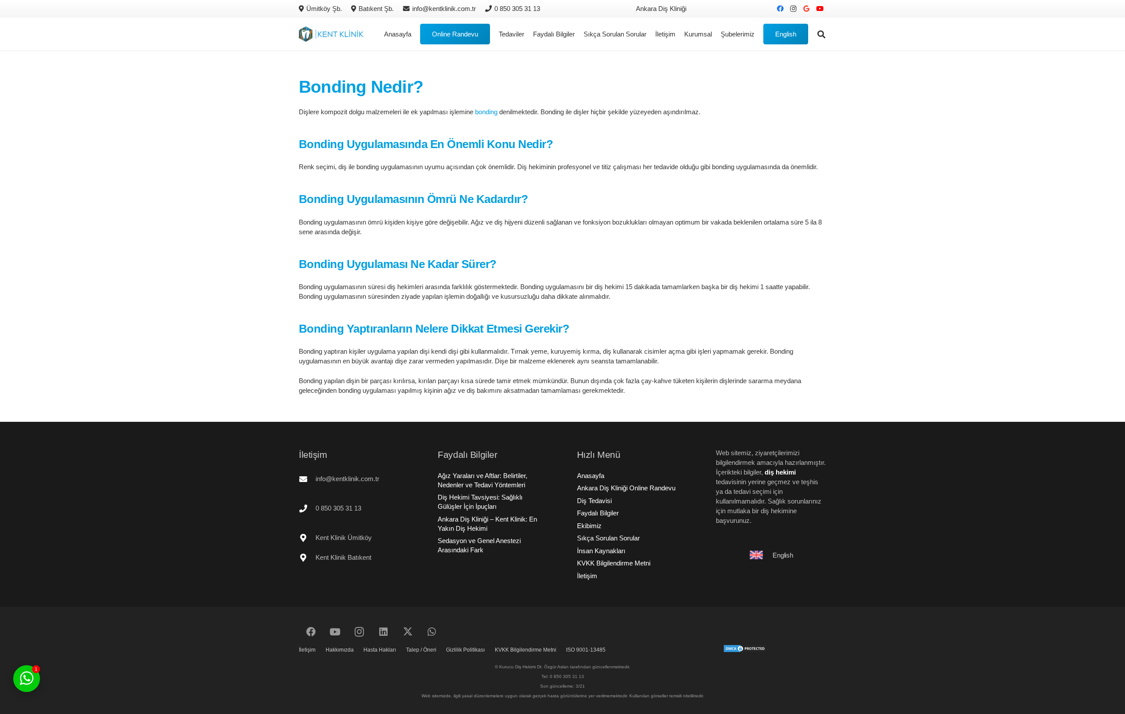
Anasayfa (590, 475)
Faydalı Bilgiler (598, 513)
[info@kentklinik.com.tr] (307, 479)
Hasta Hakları (379, 650)
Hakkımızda (340, 650)
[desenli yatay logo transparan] (331, 34)
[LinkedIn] (383, 632)
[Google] (806, 8)
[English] (761, 555)
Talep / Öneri (421, 650)
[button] (758, 34)
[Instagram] (793, 8)
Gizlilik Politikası (465, 650)
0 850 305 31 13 (338, 508)
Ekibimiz (589, 525)
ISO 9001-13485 (586, 650)
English (783, 555)
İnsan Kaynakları (601, 551)
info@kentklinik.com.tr (347, 478)
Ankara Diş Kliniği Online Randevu (626, 488)
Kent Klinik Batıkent (343, 557)
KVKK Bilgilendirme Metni (613, 563)
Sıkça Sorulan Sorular (608, 538)
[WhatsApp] (432, 632)
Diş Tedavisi (594, 500)
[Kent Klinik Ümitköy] (307, 538)
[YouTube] (819, 8)
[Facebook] (780, 8)
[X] (408, 632)
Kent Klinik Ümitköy (344, 537)
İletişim (587, 576)
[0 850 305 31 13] (307, 508)
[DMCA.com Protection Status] (745, 650)
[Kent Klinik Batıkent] (307, 558)
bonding (486, 112)
